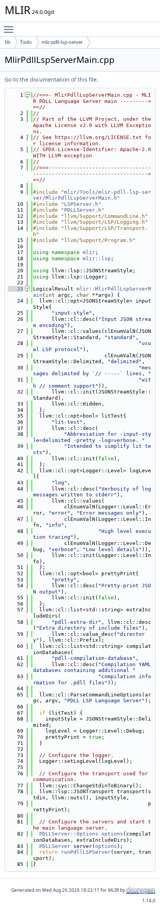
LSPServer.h (81, 204)
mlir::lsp (97, 258)
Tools (26, 42)
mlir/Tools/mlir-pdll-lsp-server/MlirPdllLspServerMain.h (92, 195)
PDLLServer (54, 846)
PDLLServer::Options (68, 834)
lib (7, 42)
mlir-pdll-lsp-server (62, 42)
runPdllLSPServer (86, 852)
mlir (89, 252)
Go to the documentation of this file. (51, 79)
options (112, 834)
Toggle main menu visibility (10, 29)
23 (15, 289)
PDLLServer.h (82, 210)
